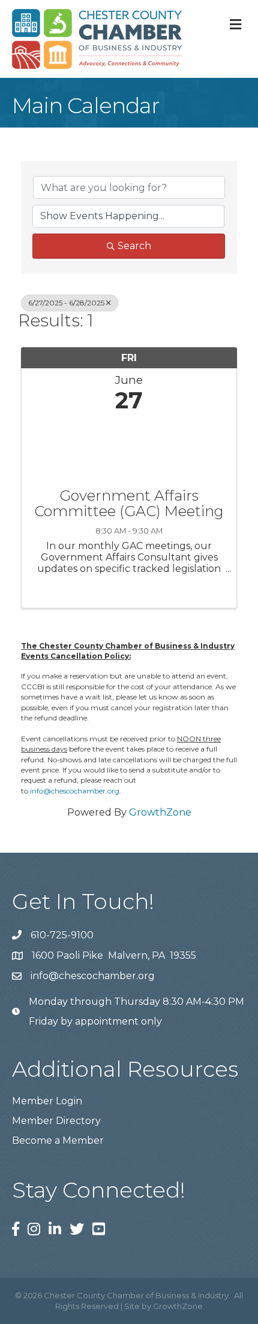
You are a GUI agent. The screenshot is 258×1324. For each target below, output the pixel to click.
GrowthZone (160, 812)
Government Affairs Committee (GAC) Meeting (129, 504)
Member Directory (56, 1120)
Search (134, 246)
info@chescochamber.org (74, 790)
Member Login (47, 1101)
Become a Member (58, 1140)
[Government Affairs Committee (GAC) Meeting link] (129, 447)
